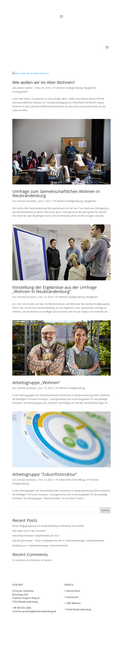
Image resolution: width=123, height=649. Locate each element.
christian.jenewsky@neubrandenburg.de (34, 611)
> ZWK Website (72, 603)
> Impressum (71, 597)
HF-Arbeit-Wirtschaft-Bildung (70, 479)
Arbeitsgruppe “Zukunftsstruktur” (44, 474)
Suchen (105, 510)
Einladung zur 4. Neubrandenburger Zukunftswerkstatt (40, 545)
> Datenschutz (72, 590)
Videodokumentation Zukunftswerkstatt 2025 (35, 535)
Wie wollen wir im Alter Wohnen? (43, 82)
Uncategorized (19, 91)
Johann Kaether (25, 87)
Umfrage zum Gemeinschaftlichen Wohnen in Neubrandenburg (56, 193)
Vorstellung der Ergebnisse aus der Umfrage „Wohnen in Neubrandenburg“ (54, 289)
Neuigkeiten (90, 87)
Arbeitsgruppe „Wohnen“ (36, 382)
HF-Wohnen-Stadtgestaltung (67, 87)
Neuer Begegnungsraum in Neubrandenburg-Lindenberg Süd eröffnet (48, 525)
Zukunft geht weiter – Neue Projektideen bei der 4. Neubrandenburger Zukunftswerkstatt (58, 540)
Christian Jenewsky (26, 201)
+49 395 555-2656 (21, 607)
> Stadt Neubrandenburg (77, 609)
